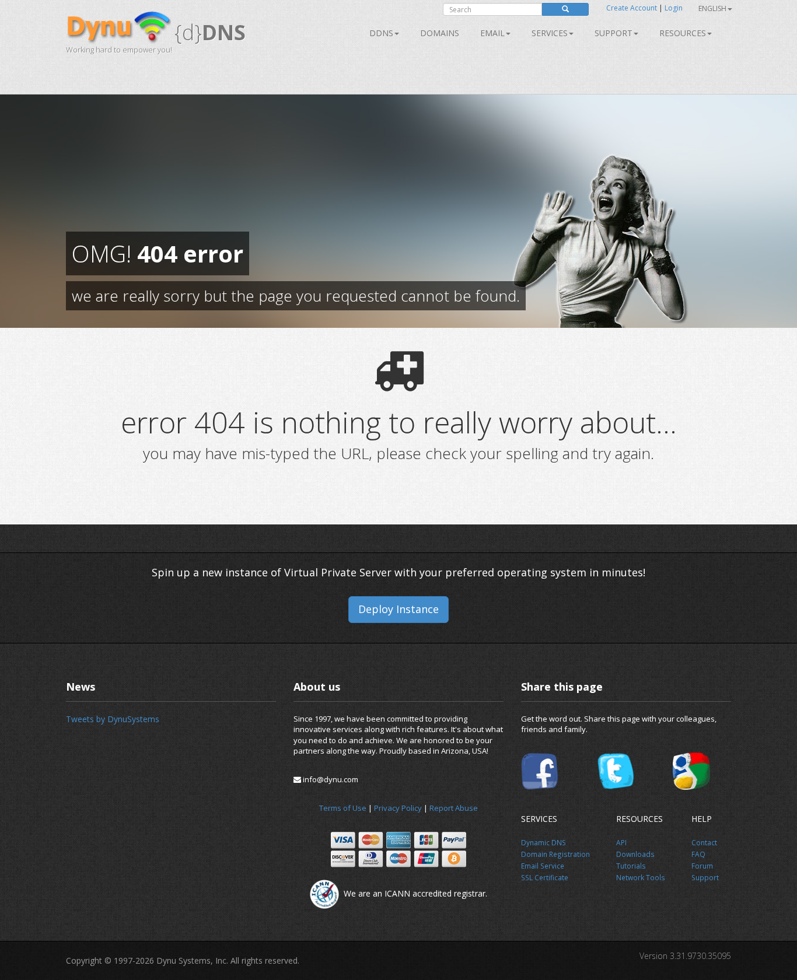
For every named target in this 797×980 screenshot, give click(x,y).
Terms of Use (342, 808)
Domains (439, 32)
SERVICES (550, 32)
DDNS (381, 32)
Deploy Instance (398, 609)
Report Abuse (453, 808)
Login (674, 8)
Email (492, 32)
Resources (682, 32)
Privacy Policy (398, 808)
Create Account (631, 8)
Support (613, 32)
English (712, 8)
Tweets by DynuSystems (112, 718)
